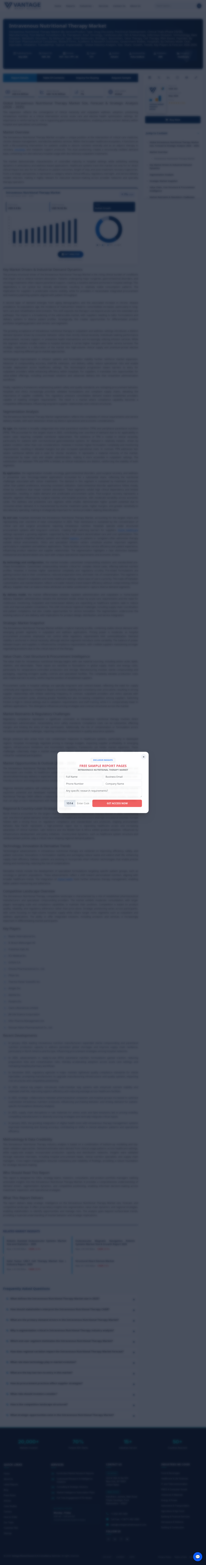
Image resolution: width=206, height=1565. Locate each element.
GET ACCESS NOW (117, 803)
